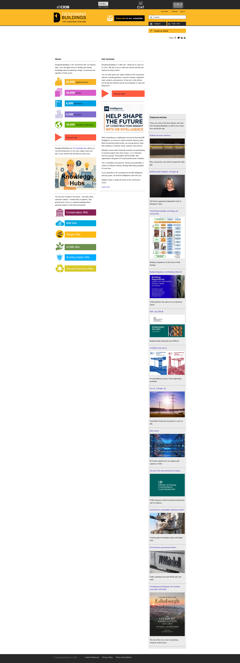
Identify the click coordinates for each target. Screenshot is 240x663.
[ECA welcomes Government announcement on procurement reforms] (167, 572)
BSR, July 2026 (155, 312)
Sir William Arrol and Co (158, 348)
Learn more (106, 187)
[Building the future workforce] (167, 158)
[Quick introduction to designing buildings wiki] (75, 141)
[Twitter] (178, 38)
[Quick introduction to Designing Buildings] (75, 129)
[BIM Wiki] (75, 226)
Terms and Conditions (124, 657)
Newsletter (164, 11)
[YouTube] (184, 38)
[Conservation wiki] (75, 216)
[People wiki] (75, 238)
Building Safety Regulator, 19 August (163, 172)
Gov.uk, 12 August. (157, 388)
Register (175, 11)
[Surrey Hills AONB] (75, 250)
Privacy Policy (107, 657)
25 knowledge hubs (80, 148)
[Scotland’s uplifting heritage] (167, 374)
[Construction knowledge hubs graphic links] (75, 190)
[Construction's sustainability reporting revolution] (167, 533)
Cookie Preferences (92, 657)
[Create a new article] (123, 98)
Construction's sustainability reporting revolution (167, 510)
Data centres (154, 431)
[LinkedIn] (181, 38)
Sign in (182, 11)
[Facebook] (175, 38)
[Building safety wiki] (75, 261)
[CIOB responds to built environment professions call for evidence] (167, 496)
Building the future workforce (160, 135)
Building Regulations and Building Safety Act (166, 272)
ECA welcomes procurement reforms (163, 547)
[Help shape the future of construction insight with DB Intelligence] (123, 133)
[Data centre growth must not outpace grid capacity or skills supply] (167, 457)
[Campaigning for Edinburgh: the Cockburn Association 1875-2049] (167, 635)
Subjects (157, 24)
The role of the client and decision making (165, 471)
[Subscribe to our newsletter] (126, 21)
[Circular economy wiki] (75, 273)
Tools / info (176, 24)
